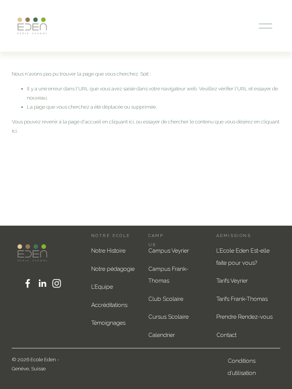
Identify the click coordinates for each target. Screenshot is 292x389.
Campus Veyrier (168, 250)
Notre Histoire (108, 250)
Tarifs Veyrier (232, 280)
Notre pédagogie (113, 269)
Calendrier (161, 335)
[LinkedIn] (42, 283)
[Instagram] (56, 283)
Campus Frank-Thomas (168, 275)
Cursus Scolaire (168, 316)
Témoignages (108, 322)
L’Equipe (102, 286)
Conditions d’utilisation (242, 366)
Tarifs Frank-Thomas (242, 299)
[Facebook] (27, 283)
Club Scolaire (165, 299)
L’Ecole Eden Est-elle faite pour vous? (243, 256)
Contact (226, 335)
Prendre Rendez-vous (244, 316)
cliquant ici (121, 122)
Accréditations (109, 305)
